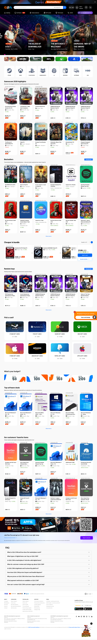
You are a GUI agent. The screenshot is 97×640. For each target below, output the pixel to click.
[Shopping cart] (90, 7)
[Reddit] (84, 616)
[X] (89, 616)
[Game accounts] (48, 59)
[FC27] (36, 59)
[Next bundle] (92, 242)
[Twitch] (81, 616)
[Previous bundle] (89, 242)
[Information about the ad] (41, 86)
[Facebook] (76, 616)
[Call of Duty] (23, 59)
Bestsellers (8, 159)
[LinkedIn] (92, 616)
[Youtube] (79, 616)
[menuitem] (7, 13)
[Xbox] (61, 59)
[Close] (95, 2)
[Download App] (48, 531)
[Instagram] (87, 616)
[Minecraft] (87, 59)
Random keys (9, 269)
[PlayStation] (74, 59)
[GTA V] (10, 59)
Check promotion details (9, 537)
